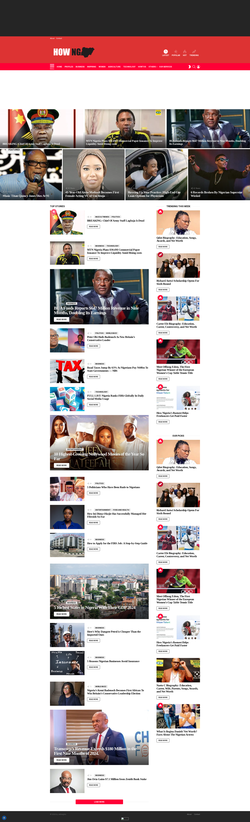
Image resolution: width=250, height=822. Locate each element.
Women (102, 67)
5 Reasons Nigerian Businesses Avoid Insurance (113, 661)
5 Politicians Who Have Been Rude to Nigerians (113, 487)
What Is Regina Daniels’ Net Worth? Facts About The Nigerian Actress (177, 733)
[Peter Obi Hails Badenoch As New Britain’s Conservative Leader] (67, 340)
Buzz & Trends (102, 217)
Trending (194, 55)
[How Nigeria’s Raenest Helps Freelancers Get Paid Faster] (178, 398)
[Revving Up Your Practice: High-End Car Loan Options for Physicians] (156, 174)
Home (59, 67)
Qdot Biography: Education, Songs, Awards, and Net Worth (176, 239)
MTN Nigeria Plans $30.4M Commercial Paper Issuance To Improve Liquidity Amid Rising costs (114, 251)
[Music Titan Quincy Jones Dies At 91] (31, 174)
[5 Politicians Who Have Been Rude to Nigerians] (67, 489)
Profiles (69, 67)
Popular (176, 55)
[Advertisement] (125, 18)
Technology (129, 67)
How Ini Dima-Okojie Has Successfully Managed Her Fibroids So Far (116, 515)
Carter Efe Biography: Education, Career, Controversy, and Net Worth (177, 325)
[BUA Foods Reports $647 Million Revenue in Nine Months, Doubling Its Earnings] (208, 128)
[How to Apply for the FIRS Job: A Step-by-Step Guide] (67, 545)
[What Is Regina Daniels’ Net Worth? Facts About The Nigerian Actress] (178, 716)
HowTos (142, 67)
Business (80, 67)
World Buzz (111, 333)
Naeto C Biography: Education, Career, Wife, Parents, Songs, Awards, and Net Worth (177, 688)
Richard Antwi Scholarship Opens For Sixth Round (178, 282)
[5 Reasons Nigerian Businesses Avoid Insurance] (67, 663)
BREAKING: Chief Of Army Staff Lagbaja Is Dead (115, 220)
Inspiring (91, 67)
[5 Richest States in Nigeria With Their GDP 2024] (99, 591)
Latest (165, 55)
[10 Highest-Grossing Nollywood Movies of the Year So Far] (99, 442)
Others (152, 67)
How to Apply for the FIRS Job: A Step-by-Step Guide (117, 543)
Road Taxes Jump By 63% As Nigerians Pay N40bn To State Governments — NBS (117, 369)
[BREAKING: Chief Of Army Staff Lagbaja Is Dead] (41, 128)
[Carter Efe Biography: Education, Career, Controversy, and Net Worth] (178, 308)
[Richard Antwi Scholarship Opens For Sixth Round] (178, 265)
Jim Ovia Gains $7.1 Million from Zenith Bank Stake (116, 779)
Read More (93, 227)
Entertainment (74, 449)
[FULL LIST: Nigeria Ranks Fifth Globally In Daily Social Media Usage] (67, 399)
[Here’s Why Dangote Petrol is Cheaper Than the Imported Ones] (67, 635)
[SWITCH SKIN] (189, 66)
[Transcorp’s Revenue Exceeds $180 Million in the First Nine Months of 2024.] (99, 737)
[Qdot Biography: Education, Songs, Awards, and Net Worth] (178, 222)
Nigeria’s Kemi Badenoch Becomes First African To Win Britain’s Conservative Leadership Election (115, 692)
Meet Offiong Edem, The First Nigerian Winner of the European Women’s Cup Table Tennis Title (175, 370)
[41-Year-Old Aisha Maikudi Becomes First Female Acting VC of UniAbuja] (94, 174)
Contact (59, 38)
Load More (99, 802)
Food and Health (121, 510)
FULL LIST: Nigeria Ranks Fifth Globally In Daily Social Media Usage (115, 397)
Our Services (165, 67)
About (52, 38)
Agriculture (114, 67)
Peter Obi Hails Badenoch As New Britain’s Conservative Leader (111, 338)
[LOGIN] (198, 66)
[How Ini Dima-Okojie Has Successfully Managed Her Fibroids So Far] (67, 517)
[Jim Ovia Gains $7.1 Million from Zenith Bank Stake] (67, 781)
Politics (116, 217)
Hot (185, 55)
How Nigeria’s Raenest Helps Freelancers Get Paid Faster (173, 414)
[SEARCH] (194, 66)
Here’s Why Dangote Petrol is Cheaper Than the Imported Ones (114, 633)
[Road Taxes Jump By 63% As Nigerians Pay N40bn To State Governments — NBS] (67, 371)
